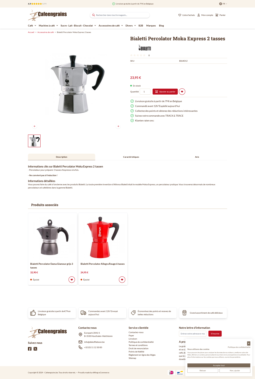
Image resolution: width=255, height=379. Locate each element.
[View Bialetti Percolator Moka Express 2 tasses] (34, 141)
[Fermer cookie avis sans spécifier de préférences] (248, 343)
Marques (151, 25)
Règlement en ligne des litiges (142, 354)
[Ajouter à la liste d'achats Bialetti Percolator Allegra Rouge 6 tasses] (122, 279)
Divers (129, 25)
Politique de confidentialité (141, 342)
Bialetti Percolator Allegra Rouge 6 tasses (103, 263)
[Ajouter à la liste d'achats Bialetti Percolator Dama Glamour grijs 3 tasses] (72, 279)
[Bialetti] (144, 47)
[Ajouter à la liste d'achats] (182, 91)
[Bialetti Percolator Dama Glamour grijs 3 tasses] (52, 237)
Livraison (133, 338)
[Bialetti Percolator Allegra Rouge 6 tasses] (103, 237)
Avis (197, 157)
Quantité (134, 91)
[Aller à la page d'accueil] (47, 15)
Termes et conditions (138, 345)
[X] (35, 349)
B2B (141, 25)
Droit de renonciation (138, 348)
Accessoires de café (109, 25)
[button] (144, 47)
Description (61, 157)
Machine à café (47, 25)
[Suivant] (118, 126)
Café (30, 25)
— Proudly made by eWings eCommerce (92, 372)
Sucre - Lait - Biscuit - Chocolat (77, 25)
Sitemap (132, 358)
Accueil (31, 32)
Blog (161, 25)
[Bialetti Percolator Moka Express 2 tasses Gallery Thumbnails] (34, 141)
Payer (131, 335)
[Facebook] (29, 349)
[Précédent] (34, 126)
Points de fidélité (136, 351)
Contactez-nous (136, 332)
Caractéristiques (131, 157)
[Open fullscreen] (76, 84)
